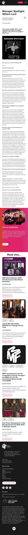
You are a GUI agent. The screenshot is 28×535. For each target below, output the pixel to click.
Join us (5, 244)
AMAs (4, 419)
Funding (11, 366)
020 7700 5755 (6, 461)
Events (4, 320)
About (3, 470)
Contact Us (4, 459)
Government (19, 366)
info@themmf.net (7, 462)
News (11, 320)
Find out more (7, 296)
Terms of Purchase (6, 478)
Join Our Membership (9, 483)
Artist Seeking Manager (7, 469)
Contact (4, 477)
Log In (20, 2)
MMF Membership (6, 472)
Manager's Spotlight (7, 19)
